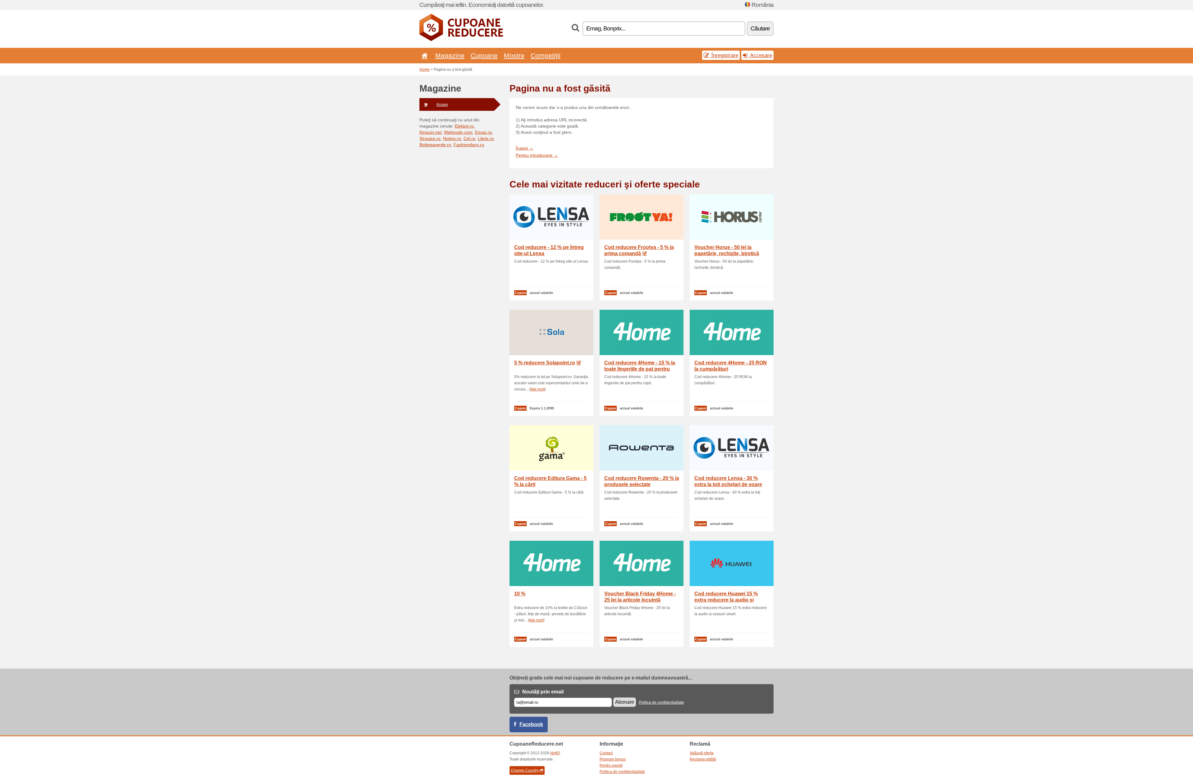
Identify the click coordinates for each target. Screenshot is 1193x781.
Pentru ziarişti (611, 765)
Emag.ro (483, 132)
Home (424, 69)
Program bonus (613, 759)
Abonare (624, 702)
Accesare (760, 55)
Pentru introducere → (537, 155)
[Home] (423, 55)
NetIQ (555, 753)
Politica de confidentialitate (661, 702)
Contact (606, 753)
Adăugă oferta (702, 753)
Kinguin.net (430, 132)
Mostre (514, 55)
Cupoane (484, 55)
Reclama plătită (703, 759)
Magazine (449, 55)
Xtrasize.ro (430, 138)
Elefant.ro (464, 126)
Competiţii (545, 55)
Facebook (531, 724)
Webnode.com (458, 132)
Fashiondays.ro (469, 144)
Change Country (525, 770)
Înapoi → (524, 148)
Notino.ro (452, 138)
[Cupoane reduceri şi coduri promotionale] (461, 40)
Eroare (442, 104)
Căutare (760, 28)
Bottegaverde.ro (435, 144)
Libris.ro (486, 138)
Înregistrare (724, 55)
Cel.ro (469, 138)
